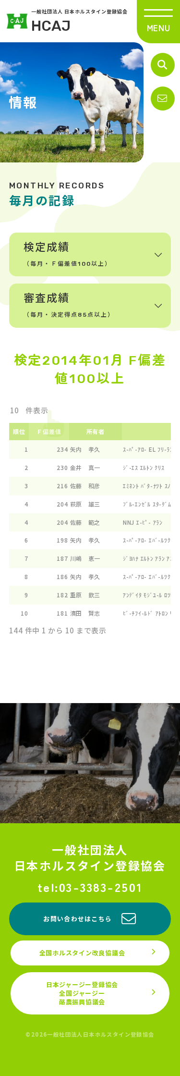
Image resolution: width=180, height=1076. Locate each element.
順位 (19, 431)
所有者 (95, 431)
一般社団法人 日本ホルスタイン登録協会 (79, 21)
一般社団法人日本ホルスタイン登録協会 (90, 857)
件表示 (36, 410)
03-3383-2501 (101, 887)
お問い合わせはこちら (77, 918)
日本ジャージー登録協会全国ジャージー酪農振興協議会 (82, 993)
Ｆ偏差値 (48, 431)
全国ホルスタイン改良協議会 (82, 952)
